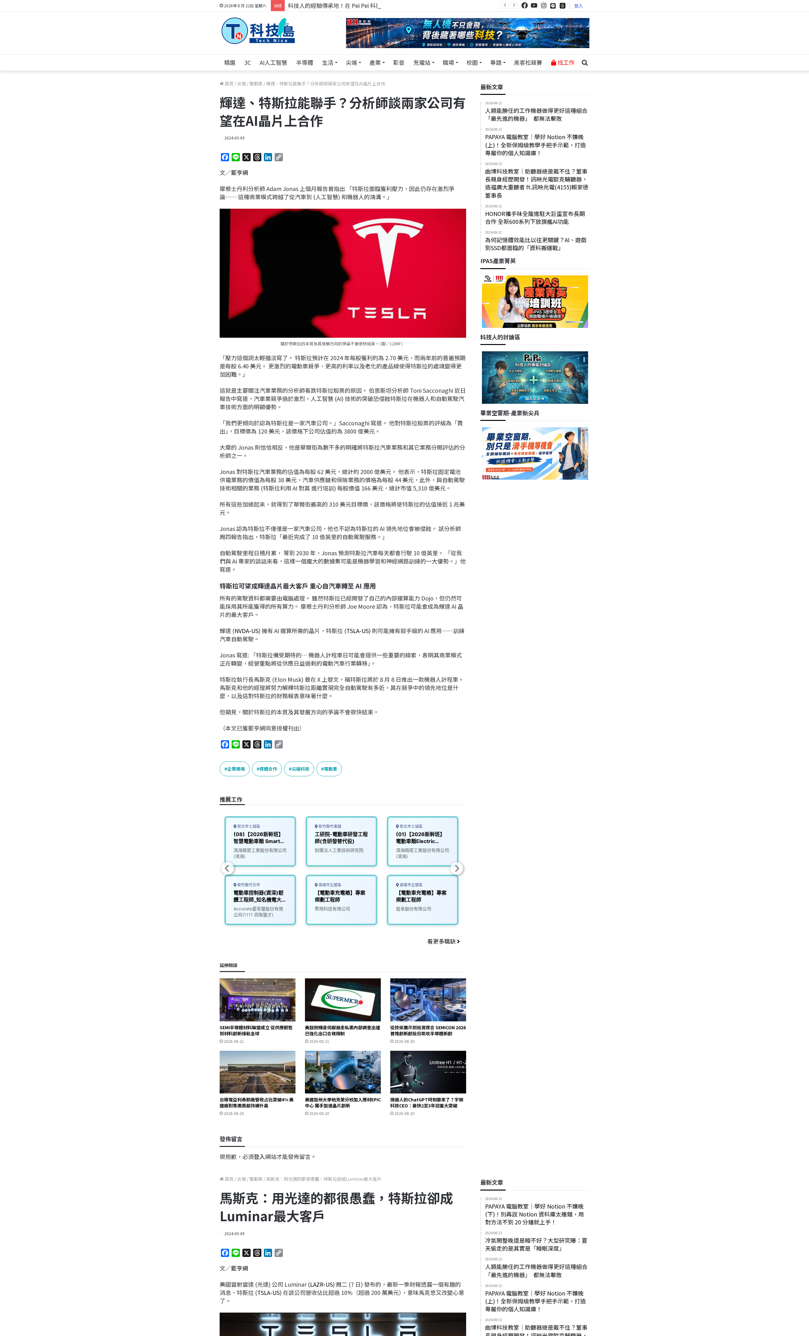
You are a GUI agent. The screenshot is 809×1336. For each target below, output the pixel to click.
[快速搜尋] (584, 63)
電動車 (256, 83)
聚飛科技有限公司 (332, 908)
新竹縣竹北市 (248, 885)
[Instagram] (543, 5)
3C (247, 62)
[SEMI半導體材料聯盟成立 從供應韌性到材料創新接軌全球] (257, 999)
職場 (448, 62)
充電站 (421, 62)
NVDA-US (246, 630)
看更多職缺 (442, 941)
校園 (472, 62)
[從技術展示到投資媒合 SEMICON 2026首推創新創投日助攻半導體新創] (428, 999)
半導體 (304, 62)
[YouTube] (534, 5)
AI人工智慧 (273, 62)
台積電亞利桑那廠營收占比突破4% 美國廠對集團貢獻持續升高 (257, 1102)
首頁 (229, 83)
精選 (229, 62)
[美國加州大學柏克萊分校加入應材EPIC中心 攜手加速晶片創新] (343, 1072)
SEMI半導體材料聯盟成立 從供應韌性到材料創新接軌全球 (256, 1030)
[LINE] (553, 5)
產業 (375, 62)
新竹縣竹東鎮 (329, 826)
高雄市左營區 (329, 885)
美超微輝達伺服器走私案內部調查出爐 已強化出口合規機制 (342, 1030)
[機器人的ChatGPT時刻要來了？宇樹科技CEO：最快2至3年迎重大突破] (428, 1072)
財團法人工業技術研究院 (339, 850)
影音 (398, 62)
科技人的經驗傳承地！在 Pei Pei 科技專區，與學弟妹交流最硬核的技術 (377, 5)
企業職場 (236, 769)
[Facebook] (524, 5)
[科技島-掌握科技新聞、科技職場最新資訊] (258, 30)
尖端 (351, 62)
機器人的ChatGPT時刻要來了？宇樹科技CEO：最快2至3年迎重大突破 (426, 1102)
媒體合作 (268, 769)
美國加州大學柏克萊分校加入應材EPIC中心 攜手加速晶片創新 (343, 1102)
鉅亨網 (239, 172)
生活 (327, 62)
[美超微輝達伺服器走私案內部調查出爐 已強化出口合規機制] (343, 999)
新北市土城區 (248, 826)
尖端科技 (300, 769)
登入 (578, 6)
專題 (496, 62)
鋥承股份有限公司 (413, 908)
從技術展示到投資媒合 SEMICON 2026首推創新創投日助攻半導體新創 (428, 1030)
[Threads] (562, 5)
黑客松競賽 (528, 62)
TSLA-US (357, 630)
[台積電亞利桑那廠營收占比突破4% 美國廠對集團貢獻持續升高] (257, 1072)
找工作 (565, 62)
